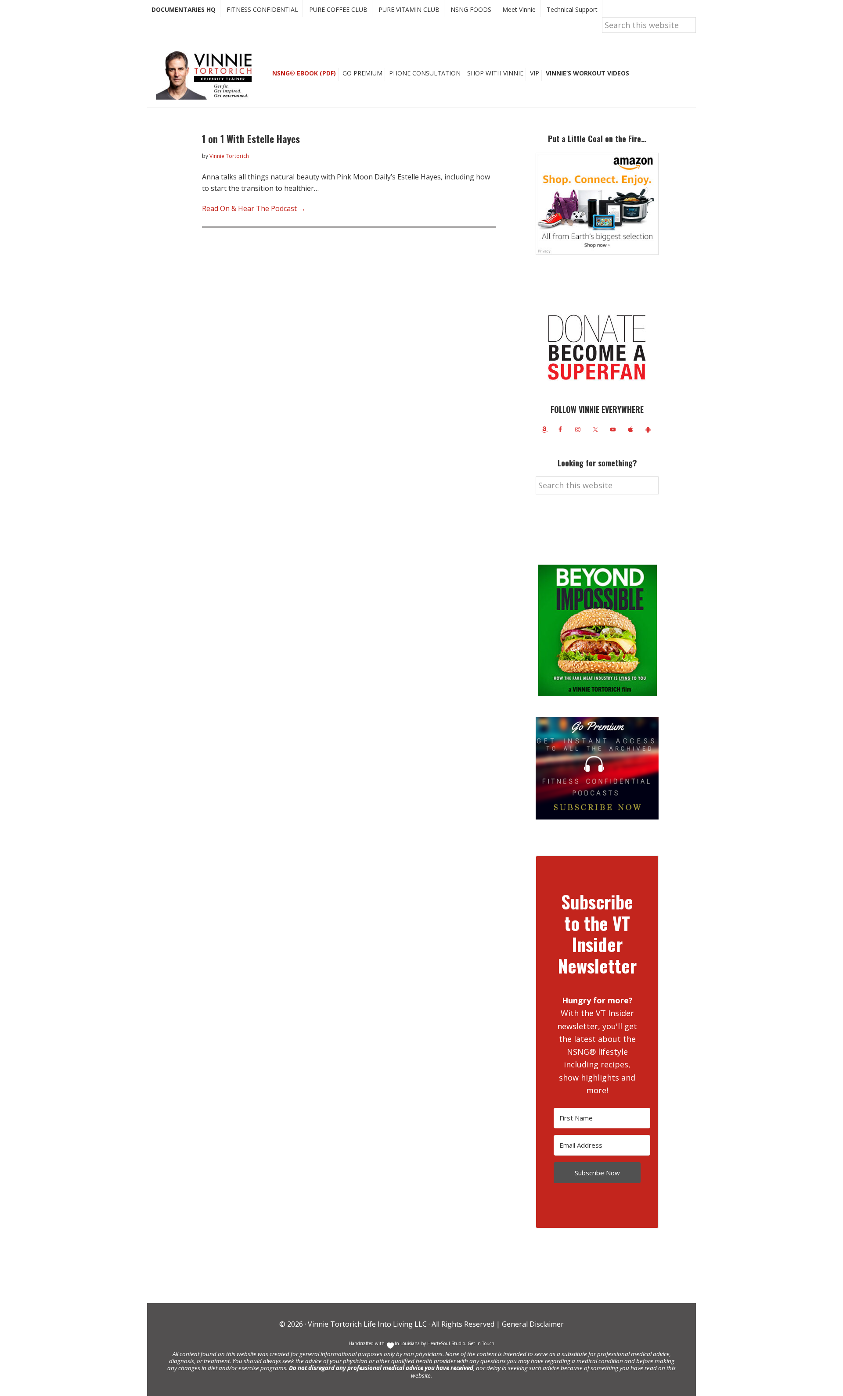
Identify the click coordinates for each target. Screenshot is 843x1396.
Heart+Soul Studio (445, 1343)
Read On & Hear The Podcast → (254, 208)
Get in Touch (481, 1343)
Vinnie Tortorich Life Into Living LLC (367, 1324)
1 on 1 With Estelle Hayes (251, 139)
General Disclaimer (532, 1324)
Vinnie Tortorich (207, 74)
